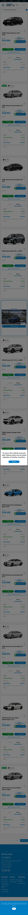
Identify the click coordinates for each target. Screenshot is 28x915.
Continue (14, 461)
